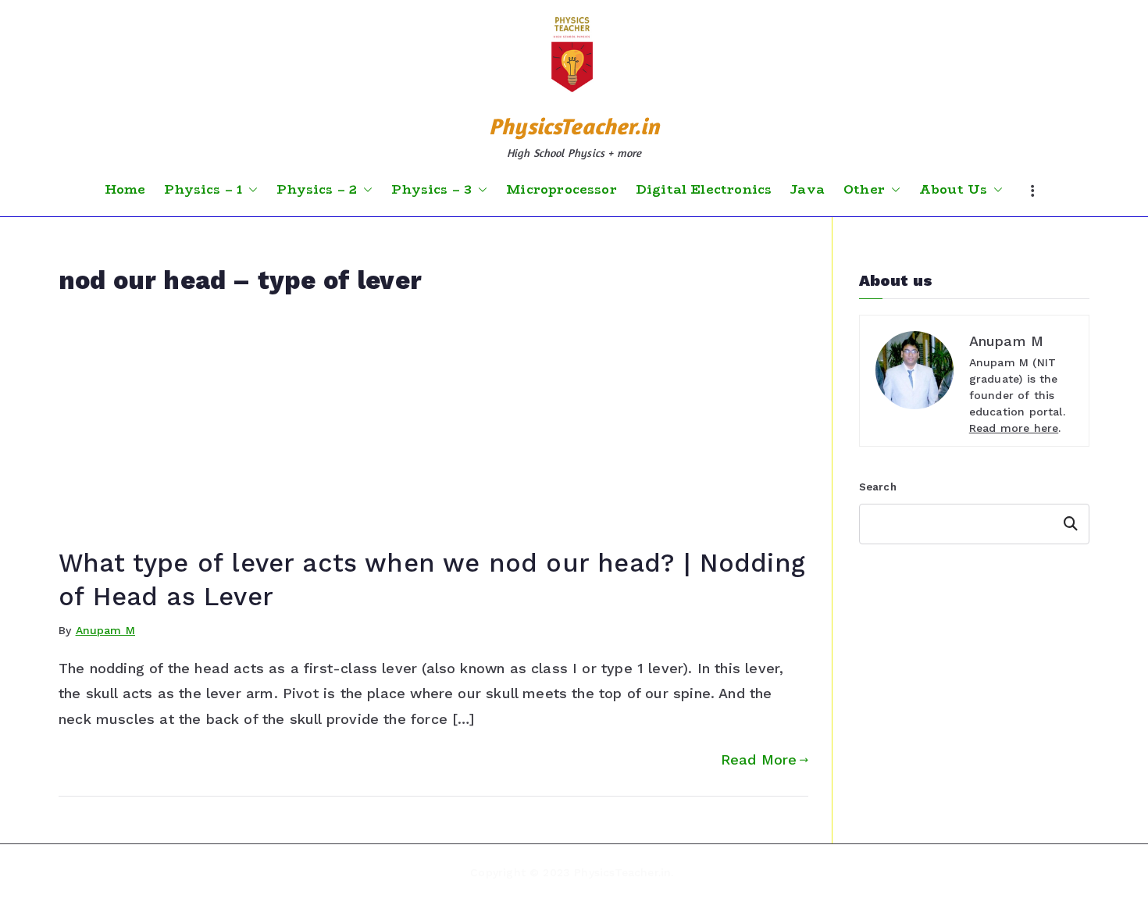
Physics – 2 (316, 190)
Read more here (1014, 428)
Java (807, 190)
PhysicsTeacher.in (574, 126)
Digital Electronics (704, 190)
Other (864, 190)
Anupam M (105, 630)
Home (125, 190)
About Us (953, 190)
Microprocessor (561, 190)
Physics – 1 (203, 190)
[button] (250, 190)
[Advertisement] (433, 429)
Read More (759, 759)
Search (878, 487)
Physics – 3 (431, 190)
